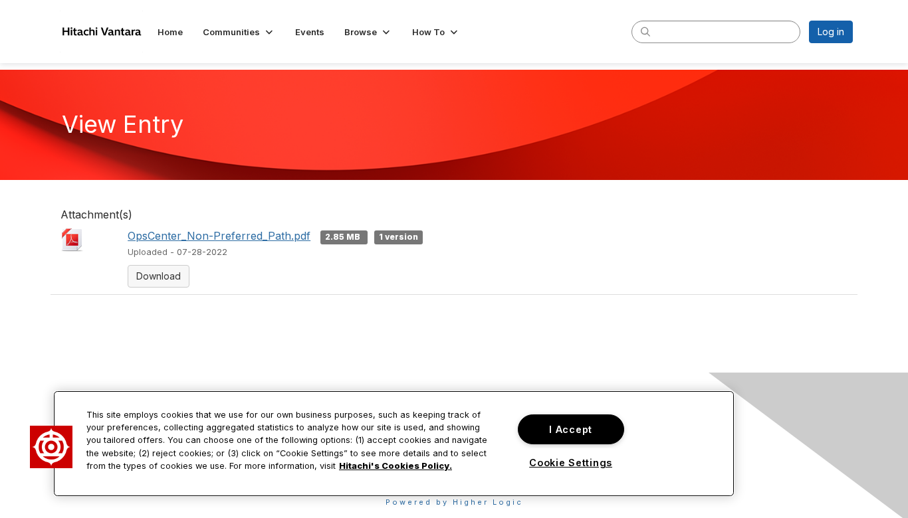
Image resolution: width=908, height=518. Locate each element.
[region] (394, 443)
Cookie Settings (570, 462)
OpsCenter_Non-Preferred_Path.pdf (219, 235)
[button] (239, 32)
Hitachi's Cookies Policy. (395, 466)
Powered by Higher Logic (454, 502)
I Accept (570, 429)
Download (158, 276)
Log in (831, 31)
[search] (645, 31)
